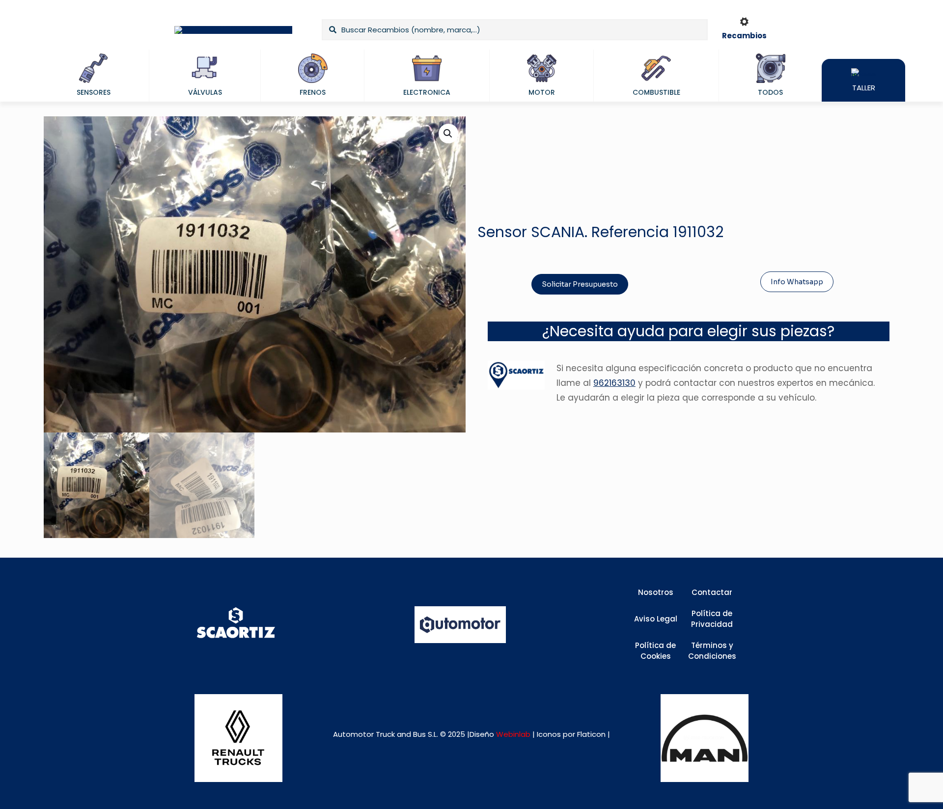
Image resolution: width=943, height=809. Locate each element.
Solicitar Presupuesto (580, 284)
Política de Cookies (655, 651)
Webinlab (514, 734)
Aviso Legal (655, 619)
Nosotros (655, 592)
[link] (238, 738)
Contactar (712, 592)
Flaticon (591, 734)
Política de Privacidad (712, 619)
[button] (448, 133)
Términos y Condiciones (712, 651)
